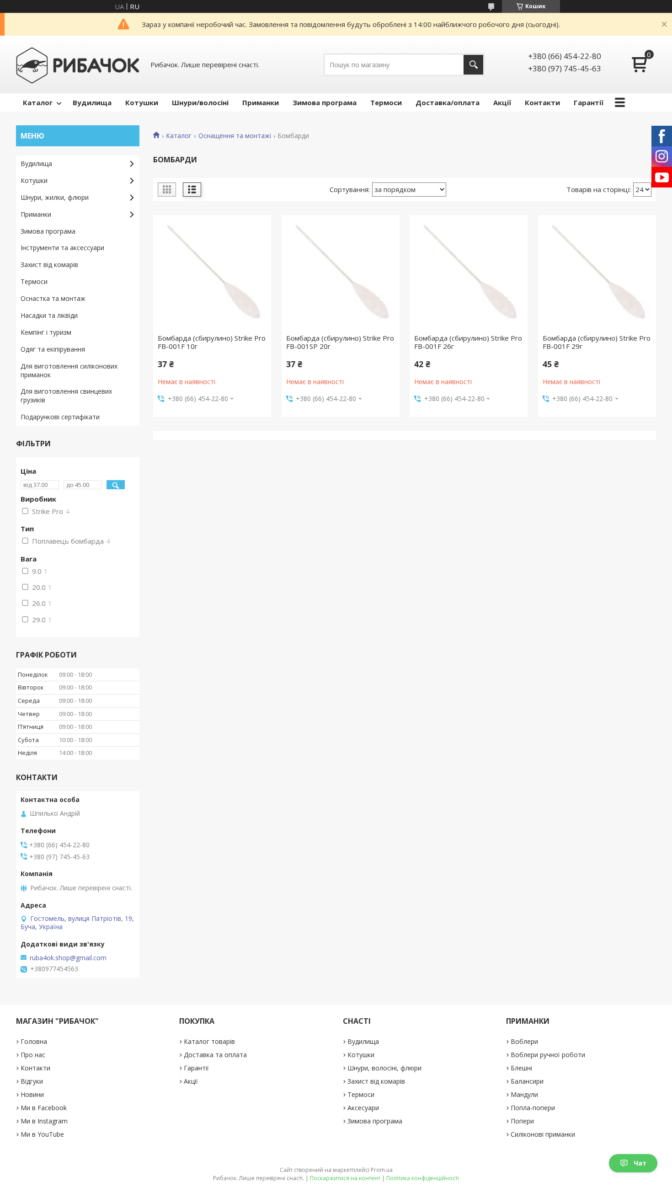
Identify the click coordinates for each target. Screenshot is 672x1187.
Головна (34, 1041)
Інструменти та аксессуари (62, 247)
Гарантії (588, 102)
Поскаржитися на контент (345, 1178)
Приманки (260, 102)
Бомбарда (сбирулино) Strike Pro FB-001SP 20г (340, 342)
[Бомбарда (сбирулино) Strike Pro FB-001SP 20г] (340, 274)
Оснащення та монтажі (234, 136)
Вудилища (92, 102)
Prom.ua (382, 1170)
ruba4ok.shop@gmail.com (68, 958)
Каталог (38, 102)
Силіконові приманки (543, 1134)
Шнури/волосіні (200, 102)
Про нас (33, 1054)
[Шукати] (473, 65)
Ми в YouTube (42, 1134)
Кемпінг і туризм (46, 332)
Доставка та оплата (215, 1054)
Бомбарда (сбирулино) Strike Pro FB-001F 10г (212, 342)
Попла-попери (533, 1107)
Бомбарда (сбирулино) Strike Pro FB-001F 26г (468, 342)
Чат (640, 1163)
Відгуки (32, 1081)
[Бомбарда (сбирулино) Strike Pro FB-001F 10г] (212, 274)
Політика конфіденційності (422, 1178)
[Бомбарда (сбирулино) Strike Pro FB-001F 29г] (597, 274)
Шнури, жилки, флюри (55, 197)
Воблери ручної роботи (548, 1054)
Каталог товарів (209, 1041)
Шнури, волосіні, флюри (384, 1068)
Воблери (524, 1041)
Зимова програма (325, 102)
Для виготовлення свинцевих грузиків (66, 395)
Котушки (141, 102)
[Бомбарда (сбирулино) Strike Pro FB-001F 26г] (468, 274)
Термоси (386, 102)
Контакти (542, 102)
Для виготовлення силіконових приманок (69, 370)
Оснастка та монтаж (53, 298)
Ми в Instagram (44, 1121)
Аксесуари (363, 1107)
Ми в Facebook (44, 1107)
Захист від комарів (49, 264)
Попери (522, 1121)
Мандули (524, 1094)
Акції (502, 102)
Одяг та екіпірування (53, 349)
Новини (32, 1094)
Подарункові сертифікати (60, 416)
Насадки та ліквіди (49, 315)
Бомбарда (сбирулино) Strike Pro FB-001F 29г (597, 342)
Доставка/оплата (448, 102)
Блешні (521, 1068)
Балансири (527, 1081)
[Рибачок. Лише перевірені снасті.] (77, 64)
